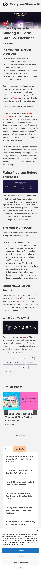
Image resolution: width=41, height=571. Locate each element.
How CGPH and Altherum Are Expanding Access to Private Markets (19, 459)
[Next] (35, 412)
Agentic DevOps (9, 358)
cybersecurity (19, 362)
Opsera (15, 98)
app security (8, 362)
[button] (38, 530)
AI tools (30, 358)
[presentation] (20, 401)
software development (20, 367)
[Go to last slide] (6, 412)
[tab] (16, 435)
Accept (20, 551)
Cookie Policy (19, 568)
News (5, 23)
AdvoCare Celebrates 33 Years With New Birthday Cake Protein (19, 417)
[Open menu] (38, 4)
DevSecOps (31, 362)
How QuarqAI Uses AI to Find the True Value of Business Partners (19, 510)
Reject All (21, 557)
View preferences (20, 563)
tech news (7, 372)
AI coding (21, 358)
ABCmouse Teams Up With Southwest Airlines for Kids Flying (19, 496)
